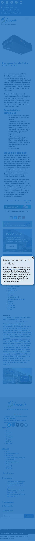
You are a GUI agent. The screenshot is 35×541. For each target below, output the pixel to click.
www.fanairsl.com (15, 269)
